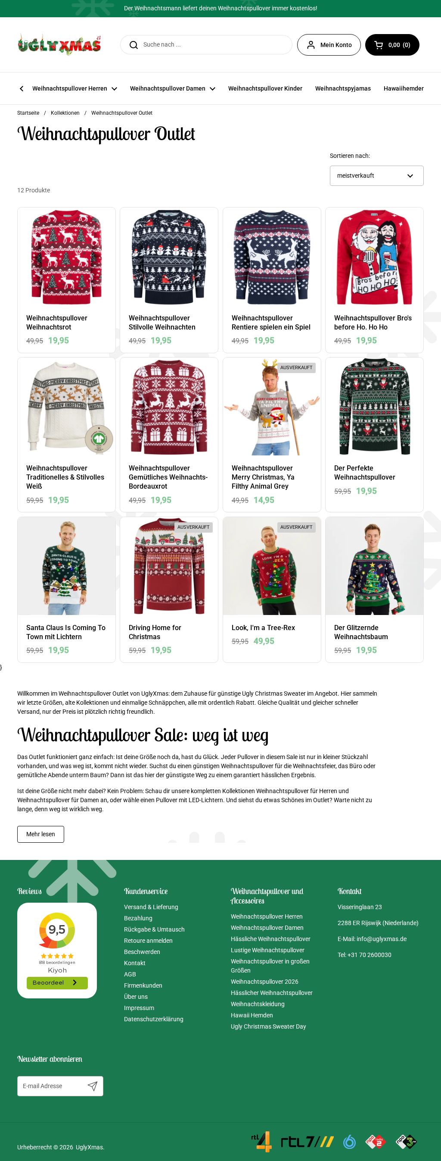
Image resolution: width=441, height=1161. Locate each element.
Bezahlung (138, 918)
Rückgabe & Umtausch (154, 929)
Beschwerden (142, 951)
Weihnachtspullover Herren (267, 916)
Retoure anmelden (148, 940)
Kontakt (135, 963)
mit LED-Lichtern (201, 800)
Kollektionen (65, 113)
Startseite (28, 113)
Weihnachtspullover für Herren (296, 791)
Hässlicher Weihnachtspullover (272, 992)
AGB (130, 974)
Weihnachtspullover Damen (267, 927)
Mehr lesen (40, 834)
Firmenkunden (143, 985)
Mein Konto (336, 44)
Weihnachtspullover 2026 (264, 981)
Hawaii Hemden (252, 1015)
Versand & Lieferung (151, 907)
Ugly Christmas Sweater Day (268, 1026)
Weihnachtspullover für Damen (58, 800)
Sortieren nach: (350, 155)
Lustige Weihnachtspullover (267, 950)
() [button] (403, 46)
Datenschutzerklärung (153, 1019)
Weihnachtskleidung (258, 1004)
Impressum (139, 1007)
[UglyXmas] (59, 44)
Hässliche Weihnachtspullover (271, 938)
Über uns (136, 996)
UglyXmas (89, 1147)
